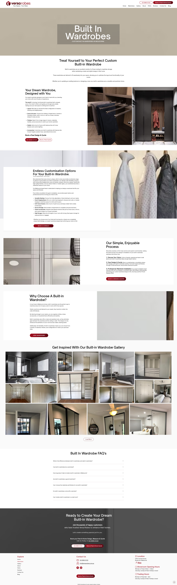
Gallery (19, 563)
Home (19, 559)
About (19, 566)
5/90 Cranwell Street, (141, 558)
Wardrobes (20, 561)
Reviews (19, 570)
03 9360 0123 (93, 541)
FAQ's (18, 568)
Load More (88, 439)
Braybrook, (138, 560)
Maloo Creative (97, 584)
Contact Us (20, 572)
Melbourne (144, 560)
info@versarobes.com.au (87, 563)
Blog (18, 574)
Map (139, 563)
